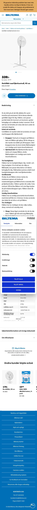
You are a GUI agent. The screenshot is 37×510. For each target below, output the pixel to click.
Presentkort (18, 437)
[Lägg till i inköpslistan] (4, 95)
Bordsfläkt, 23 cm (9, 389)
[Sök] (35, 23)
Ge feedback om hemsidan (18, 480)
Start (3, 28)
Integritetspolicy (18, 465)
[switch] (32, 259)
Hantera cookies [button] (18, 470)
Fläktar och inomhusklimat (17, 28)
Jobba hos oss (18, 456)
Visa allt (18, 319)
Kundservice (18, 432)
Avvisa (18, 290)
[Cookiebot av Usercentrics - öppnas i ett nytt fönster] (27, 218)
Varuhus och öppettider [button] (18, 413)
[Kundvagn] (34, 15)
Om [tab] (30, 223)
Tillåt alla (18, 279)
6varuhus (13, 89)
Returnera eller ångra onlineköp (18, 484)
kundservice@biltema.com (18, 498)
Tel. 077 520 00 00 (18, 495)
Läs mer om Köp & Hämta (17, 355)
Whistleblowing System (18, 475)
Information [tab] (18, 223)
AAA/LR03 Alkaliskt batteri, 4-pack (25, 391)
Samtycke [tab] (7, 223)
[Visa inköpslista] (31, 15)
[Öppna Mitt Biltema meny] (27, 15)
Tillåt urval (18, 284)
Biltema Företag (18, 446)
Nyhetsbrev (18, 423)
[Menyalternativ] (3, 15)
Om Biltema (18, 451)
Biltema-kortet (18, 442)
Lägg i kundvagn (20, 95)
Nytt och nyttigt (18, 427)
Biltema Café (18, 418)
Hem (7, 28)
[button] (18, 19)
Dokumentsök (18, 461)
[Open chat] (32, 505)
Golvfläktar (29, 28)
